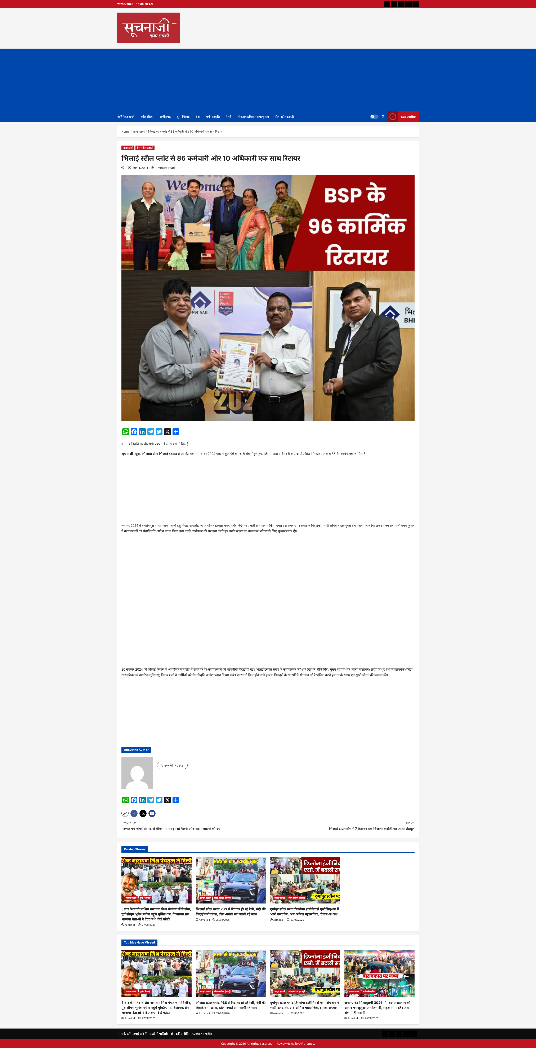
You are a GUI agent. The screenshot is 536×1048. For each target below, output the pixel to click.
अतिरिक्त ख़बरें (125, 116)
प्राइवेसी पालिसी (158, 1034)
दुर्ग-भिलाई (183, 116)
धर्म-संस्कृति (213, 116)
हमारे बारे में (140, 1034)
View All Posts (172, 765)
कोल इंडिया (147, 116)
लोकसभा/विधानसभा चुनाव (253, 116)
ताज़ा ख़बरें (128, 148)
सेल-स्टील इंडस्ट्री (284, 116)
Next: (372, 826)
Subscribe (408, 116)
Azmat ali (130, 925)
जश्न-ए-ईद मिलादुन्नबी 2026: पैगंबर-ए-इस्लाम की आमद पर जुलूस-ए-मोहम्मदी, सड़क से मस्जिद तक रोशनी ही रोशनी (377, 1007)
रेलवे (228, 116)
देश (198, 116)
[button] (125, 813)
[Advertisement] (268, 80)
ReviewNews (285, 1043)
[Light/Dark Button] (374, 116)
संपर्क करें (124, 1034)
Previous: (170, 826)
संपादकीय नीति (180, 1034)
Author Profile (202, 1034)
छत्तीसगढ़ (165, 116)
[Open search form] (383, 116)
